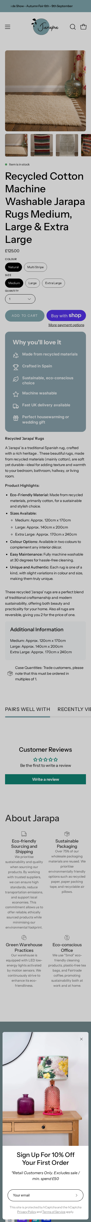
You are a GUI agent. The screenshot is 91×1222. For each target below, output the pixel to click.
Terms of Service (53, 1212)
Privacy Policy (26, 1212)
